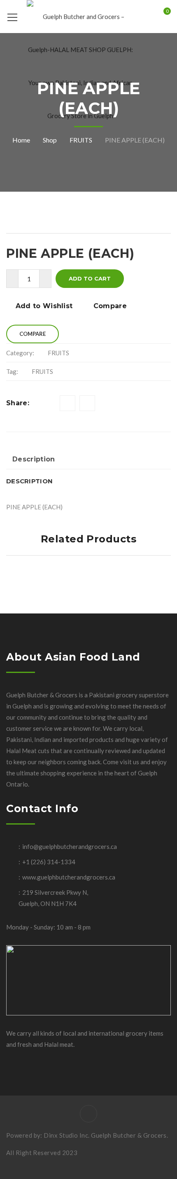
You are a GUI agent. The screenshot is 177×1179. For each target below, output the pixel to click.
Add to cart (90, 278)
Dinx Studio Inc (66, 1135)
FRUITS (81, 140)
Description (33, 459)
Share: (17, 403)
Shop (50, 140)
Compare (110, 306)
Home (21, 140)
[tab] (33, 460)
